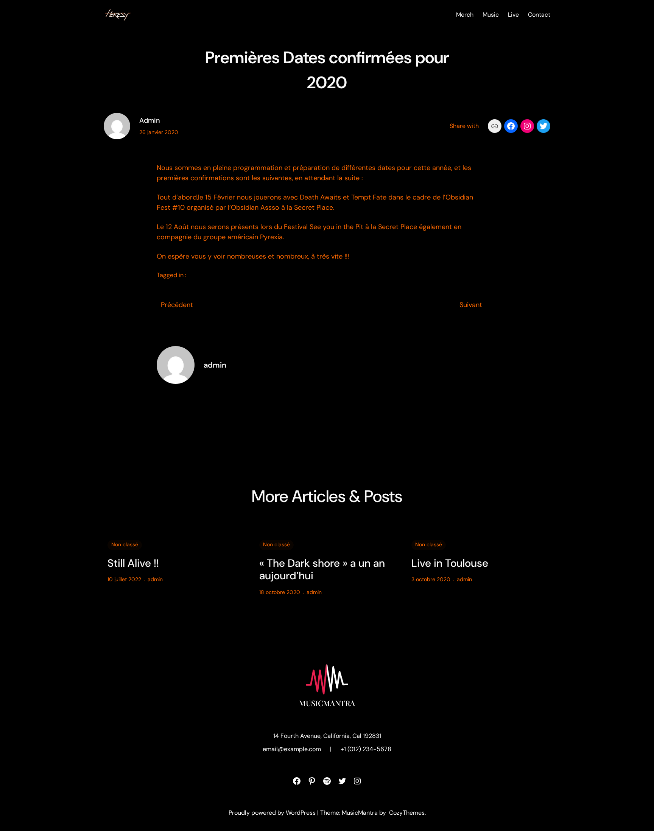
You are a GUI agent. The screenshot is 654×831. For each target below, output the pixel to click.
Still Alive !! (133, 563)
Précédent (177, 304)
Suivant (470, 304)
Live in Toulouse (449, 563)
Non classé (124, 544)
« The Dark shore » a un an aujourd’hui (322, 569)
